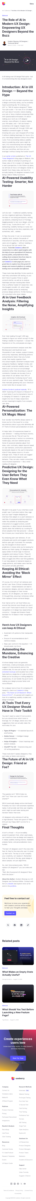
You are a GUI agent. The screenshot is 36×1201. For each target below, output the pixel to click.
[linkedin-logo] (11, 1184)
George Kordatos (7, 979)
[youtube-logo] (15, 1184)
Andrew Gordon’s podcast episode (14, 389)
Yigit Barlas (5, 1020)
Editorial (7, 10)
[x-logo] (21, 1184)
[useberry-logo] (3, 3)
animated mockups (9, 672)
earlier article (11, 156)
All (3, 10)
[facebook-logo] (18, 1184)
